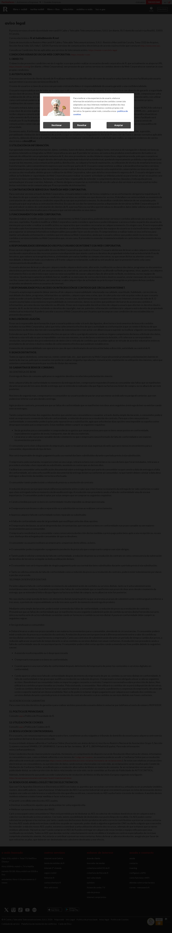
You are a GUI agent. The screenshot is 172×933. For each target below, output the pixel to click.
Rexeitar (81, 125)
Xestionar (56, 125)
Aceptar (118, 125)
